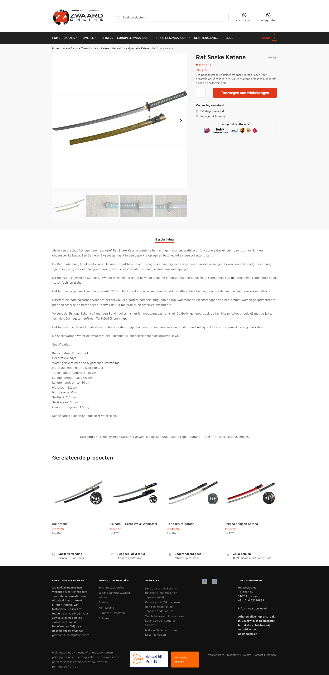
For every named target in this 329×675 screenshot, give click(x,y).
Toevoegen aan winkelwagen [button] (78, 540)
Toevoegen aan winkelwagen (245, 93)
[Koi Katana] (78, 493)
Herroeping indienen (180, 659)
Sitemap (271, 654)
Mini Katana (106, 607)
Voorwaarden (216, 654)
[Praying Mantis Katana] (270, 57)
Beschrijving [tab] (164, 239)
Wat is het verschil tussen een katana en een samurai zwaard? (164, 621)
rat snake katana (225, 436)
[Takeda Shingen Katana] (251, 493)
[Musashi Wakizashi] (275, 57)
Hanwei (116, 48)
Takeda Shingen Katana (241, 523)
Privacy (246, 654)
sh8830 (244, 436)
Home (55, 48)
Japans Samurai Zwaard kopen (80, 48)
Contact (258, 654)
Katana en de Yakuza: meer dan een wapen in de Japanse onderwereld (163, 607)
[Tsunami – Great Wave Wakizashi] (136, 493)
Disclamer (233, 654)
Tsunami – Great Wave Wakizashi (133, 523)
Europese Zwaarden (112, 612)
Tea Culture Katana (180, 523)
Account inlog (244, 20)
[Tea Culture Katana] (193, 493)
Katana (105, 48)
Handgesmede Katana (136, 48)
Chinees (104, 618)
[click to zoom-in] (119, 120)
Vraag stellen (268, 20)
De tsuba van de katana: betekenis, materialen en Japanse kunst (161, 593)
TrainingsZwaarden (111, 587)
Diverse (103, 602)
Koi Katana (60, 523)
